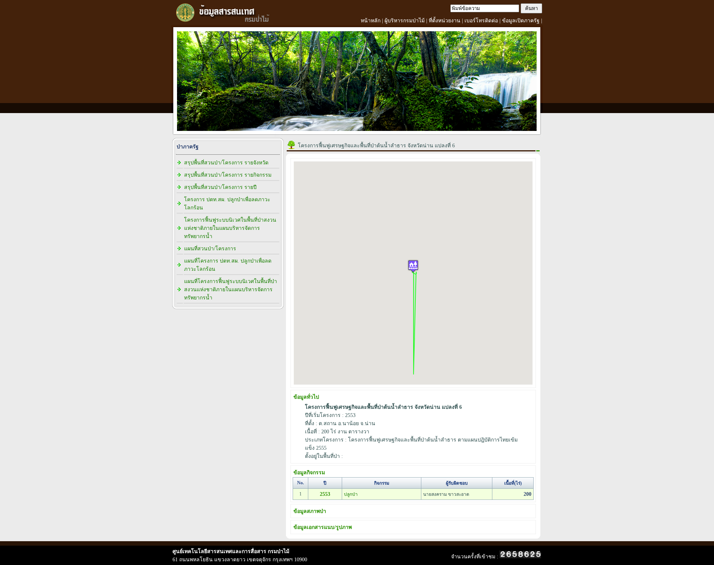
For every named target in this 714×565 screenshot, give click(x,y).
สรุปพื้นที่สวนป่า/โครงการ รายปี (220, 187)
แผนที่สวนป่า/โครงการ (210, 248)
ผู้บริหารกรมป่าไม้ (405, 20)
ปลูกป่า (351, 494)
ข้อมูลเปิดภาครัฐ (521, 20)
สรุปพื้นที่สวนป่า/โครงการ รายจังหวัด (226, 163)
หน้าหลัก (370, 20)
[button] (413, 266)
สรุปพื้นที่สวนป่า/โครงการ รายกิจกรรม (227, 175)
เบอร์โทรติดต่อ (481, 20)
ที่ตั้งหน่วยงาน (444, 20)
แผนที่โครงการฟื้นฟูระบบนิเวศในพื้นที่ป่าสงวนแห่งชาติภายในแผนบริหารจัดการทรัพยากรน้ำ (230, 290)
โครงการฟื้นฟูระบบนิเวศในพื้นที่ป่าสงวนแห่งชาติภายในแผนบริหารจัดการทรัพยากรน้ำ (230, 228)
